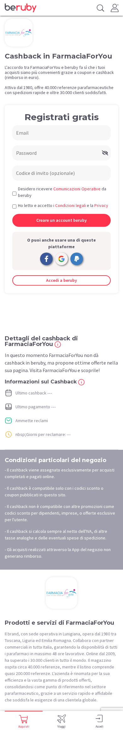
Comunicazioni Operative (77, 189)
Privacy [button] (101, 205)
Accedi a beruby (61, 280)
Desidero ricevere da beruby (62, 192)
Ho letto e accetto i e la (63, 205)
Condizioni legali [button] (70, 205)
